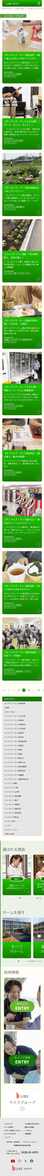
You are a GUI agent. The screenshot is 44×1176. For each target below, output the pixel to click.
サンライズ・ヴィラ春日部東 (15, 703)
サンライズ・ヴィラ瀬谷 (13, 750)
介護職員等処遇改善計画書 (22, 1145)
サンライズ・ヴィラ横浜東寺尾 (16, 741)
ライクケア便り (10, 821)
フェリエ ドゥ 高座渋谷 (13, 808)
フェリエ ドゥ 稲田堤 (12, 804)
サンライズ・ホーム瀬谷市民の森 (16, 779)
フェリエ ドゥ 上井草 (12, 792)
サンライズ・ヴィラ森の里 (14, 737)
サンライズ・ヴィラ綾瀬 (13, 754)
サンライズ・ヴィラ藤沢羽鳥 (15, 771)
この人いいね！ (10, 712)
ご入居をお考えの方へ (32, 1124)
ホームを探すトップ (32, 961)
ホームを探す (9, 1127)
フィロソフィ (8, 1124)
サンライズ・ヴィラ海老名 (14, 745)
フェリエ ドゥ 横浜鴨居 (13, 796)
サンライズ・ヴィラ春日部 (14, 733)
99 (39, 690)
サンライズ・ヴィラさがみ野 (15, 716)
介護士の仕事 (9, 834)
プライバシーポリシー (30, 1142)
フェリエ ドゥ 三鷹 (11, 787)
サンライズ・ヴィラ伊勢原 (14, 720)
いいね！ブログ (19, 9)
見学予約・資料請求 (13, 1142)
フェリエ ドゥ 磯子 (11, 800)
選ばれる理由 (29, 1127)
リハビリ (8, 825)
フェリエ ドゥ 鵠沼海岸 (13, 813)
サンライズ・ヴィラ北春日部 (15, 724)
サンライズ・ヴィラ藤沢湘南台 (16, 766)
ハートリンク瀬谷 (11, 783)
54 (19, 690)
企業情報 (28, 1134)
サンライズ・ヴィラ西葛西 (14, 775)
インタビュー (29, 1130)
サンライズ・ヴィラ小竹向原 (15, 728)
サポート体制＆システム (12, 1130)
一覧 (37, 898)
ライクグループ (22, 1102)
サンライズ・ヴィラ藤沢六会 (15, 762)
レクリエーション (32, 9)
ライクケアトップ (7, 9)
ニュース (7, 1137)
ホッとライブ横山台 (12, 817)
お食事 (7, 707)
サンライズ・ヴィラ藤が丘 (14, 758)
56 (29, 690)
